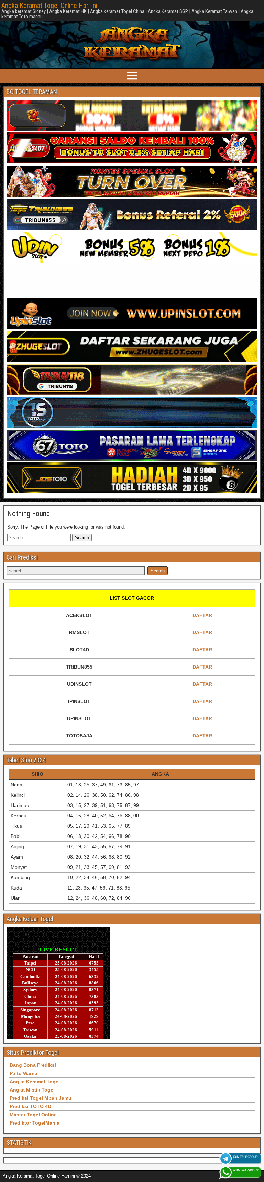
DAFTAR (202, 615)
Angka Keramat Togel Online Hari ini (49, 5)
